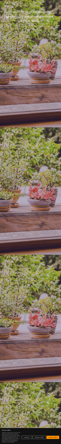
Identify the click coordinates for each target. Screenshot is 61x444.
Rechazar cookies (39, 437)
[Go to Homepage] (7, 2)
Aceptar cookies (53, 437)
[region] (30, 436)
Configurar (27, 437)
